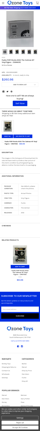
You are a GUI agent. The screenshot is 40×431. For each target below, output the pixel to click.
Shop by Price (27, 371)
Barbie (24, 364)
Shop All (25, 381)
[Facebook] (3, 91)
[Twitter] (7, 91)
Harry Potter (25, 399)
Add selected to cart (23, 136)
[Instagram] (22, 346)
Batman (24, 395)
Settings (20, 418)
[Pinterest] (11, 91)
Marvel (24, 367)
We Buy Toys (6, 364)
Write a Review (7, 65)
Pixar (22, 402)
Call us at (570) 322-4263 (20, 341)
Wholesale (5, 374)
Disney (4, 402)
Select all (7, 136)
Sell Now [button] (20, 103)
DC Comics (6, 406)
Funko (24, 378)
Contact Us (6, 371)
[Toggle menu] (3, 3)
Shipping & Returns (9, 367)
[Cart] (37, 3)
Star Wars (25, 374)
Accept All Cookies (20, 427)
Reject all (20, 422)
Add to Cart (20, 267)
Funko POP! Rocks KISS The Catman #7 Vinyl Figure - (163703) (20, 272)
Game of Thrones (27, 406)
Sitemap (5, 378)
